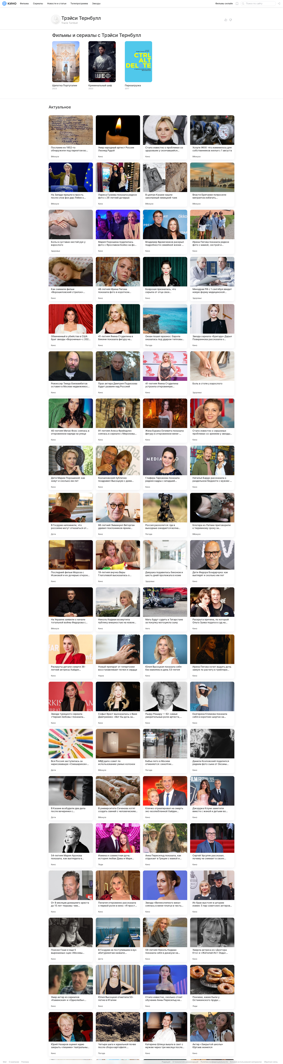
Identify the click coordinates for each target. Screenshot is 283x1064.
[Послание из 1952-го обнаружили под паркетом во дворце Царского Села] (71, 137)
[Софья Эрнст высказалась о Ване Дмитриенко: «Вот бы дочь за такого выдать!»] (118, 704)
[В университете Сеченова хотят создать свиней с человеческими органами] (118, 798)
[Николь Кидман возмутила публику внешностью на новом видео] (118, 609)
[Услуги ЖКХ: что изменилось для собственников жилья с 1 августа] (212, 137)
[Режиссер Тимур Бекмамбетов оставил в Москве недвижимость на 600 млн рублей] (71, 373)
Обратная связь (271, 1062)
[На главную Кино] (11, 3)
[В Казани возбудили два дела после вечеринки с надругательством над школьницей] (71, 798)
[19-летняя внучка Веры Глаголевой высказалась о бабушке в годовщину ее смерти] (118, 562)
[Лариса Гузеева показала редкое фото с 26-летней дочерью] (118, 185)
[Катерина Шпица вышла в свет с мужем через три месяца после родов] (165, 1034)
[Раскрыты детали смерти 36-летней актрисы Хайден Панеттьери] (71, 657)
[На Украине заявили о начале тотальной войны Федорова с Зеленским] (71, 609)
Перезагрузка (133, 85)
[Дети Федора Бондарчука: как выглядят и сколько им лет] (212, 562)
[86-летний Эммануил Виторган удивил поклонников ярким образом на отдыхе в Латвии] (118, 515)
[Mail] (4, 3)
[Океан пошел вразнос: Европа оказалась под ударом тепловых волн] (165, 326)
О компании (14, 1062)
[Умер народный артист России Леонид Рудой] (118, 137)
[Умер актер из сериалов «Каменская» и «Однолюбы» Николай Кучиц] (71, 987)
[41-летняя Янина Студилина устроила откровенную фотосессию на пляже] (165, 373)
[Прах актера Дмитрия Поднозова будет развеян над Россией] (118, 373)
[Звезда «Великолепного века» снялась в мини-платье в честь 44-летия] (165, 892)
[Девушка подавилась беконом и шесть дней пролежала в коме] (165, 562)
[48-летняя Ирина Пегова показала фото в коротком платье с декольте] (118, 279)
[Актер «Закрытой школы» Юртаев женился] (212, 1034)
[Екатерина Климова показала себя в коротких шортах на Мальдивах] (212, 704)
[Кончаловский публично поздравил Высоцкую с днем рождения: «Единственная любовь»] (118, 468)
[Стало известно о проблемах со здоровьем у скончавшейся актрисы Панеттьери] (165, 137)
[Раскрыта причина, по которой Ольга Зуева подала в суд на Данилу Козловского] (212, 609)
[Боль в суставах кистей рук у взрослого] (71, 232)
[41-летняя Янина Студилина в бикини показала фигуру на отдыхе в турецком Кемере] (118, 326)
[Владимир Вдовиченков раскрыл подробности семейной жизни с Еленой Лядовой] (165, 232)
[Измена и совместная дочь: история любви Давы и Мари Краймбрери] (118, 845)
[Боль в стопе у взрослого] (212, 373)
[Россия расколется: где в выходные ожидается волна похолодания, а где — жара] (165, 515)
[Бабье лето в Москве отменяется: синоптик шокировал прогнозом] (165, 751)
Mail (4, 1062)
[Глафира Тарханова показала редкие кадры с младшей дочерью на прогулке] (165, 468)
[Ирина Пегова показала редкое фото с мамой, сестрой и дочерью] (212, 232)
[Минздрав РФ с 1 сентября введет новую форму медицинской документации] (212, 279)
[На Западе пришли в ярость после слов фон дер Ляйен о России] (71, 185)
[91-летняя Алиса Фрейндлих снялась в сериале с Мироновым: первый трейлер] (118, 421)
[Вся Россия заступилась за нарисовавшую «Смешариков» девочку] (71, 751)
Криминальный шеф (100, 85)
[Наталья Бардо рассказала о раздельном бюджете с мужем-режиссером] (212, 468)
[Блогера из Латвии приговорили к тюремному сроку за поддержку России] (212, 515)
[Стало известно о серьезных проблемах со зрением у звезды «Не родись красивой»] (212, 421)
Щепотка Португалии (64, 85)
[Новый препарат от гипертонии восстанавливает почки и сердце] (118, 657)
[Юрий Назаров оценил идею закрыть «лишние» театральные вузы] (71, 1034)
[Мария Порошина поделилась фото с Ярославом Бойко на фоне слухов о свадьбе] (118, 232)
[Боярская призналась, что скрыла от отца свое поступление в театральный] (165, 279)
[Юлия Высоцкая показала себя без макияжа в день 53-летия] (165, 657)
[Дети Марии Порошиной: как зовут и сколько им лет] (71, 468)
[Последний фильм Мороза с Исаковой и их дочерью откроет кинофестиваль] (71, 562)
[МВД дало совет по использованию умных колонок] (118, 751)
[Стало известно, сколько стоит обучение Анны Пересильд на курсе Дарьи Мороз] (165, 987)
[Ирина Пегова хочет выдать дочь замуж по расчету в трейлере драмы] (212, 657)
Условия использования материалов (246, 1062)
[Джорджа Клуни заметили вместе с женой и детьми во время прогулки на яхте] (212, 798)
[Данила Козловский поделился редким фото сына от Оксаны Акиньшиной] (212, 751)
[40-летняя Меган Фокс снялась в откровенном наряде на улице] (71, 421)
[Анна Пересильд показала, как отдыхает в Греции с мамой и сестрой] (165, 845)
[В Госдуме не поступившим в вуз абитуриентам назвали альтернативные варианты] (118, 940)
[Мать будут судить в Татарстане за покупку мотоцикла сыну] (165, 609)
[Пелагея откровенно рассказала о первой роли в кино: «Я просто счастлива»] (118, 892)
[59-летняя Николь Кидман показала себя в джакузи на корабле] (165, 940)
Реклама (25, 1062)
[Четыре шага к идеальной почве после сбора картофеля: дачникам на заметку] (118, 1034)
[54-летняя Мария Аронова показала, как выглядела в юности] (71, 845)
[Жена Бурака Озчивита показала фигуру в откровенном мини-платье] (165, 421)
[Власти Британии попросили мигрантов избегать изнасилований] (212, 185)
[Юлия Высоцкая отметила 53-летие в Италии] (118, 987)
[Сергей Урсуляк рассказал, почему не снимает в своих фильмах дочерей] (212, 845)
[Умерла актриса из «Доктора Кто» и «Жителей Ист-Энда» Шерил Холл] (212, 940)
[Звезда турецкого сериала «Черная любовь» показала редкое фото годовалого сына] (71, 704)
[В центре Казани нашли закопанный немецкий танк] (165, 185)
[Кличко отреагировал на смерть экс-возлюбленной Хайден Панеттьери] (165, 798)
